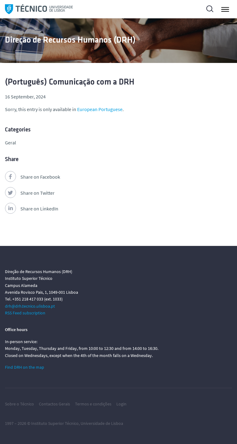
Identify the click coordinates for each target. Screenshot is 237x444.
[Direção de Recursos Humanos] (39, 9)
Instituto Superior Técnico (55, 423)
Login (121, 404)
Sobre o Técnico (19, 404)
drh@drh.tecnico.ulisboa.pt (30, 306)
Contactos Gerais (54, 404)
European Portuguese (100, 109)
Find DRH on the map (24, 367)
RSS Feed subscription (25, 313)
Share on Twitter (37, 193)
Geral (10, 142)
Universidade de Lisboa (102, 423)
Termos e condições (93, 404)
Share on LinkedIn (39, 208)
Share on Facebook (40, 177)
